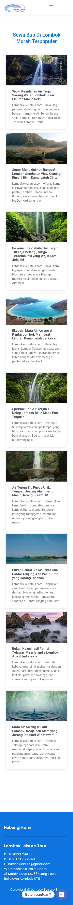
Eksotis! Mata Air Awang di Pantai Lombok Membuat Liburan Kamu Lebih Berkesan (34, 334)
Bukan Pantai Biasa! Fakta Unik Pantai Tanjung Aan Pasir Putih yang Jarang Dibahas (35, 574)
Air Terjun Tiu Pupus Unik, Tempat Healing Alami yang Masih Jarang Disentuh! (33, 491)
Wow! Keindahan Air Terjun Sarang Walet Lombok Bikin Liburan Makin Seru (33, 95)
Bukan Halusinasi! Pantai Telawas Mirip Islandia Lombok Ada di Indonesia (35, 652)
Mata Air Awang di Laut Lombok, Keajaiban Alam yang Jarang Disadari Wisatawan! (35, 731)
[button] (51, 6)
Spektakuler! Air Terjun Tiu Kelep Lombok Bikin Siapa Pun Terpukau (35, 413)
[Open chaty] (61, 894)
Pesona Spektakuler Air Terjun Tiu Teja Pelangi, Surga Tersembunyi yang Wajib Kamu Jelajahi (35, 254)
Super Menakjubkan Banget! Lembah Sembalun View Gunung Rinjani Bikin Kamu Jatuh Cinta (36, 173)
